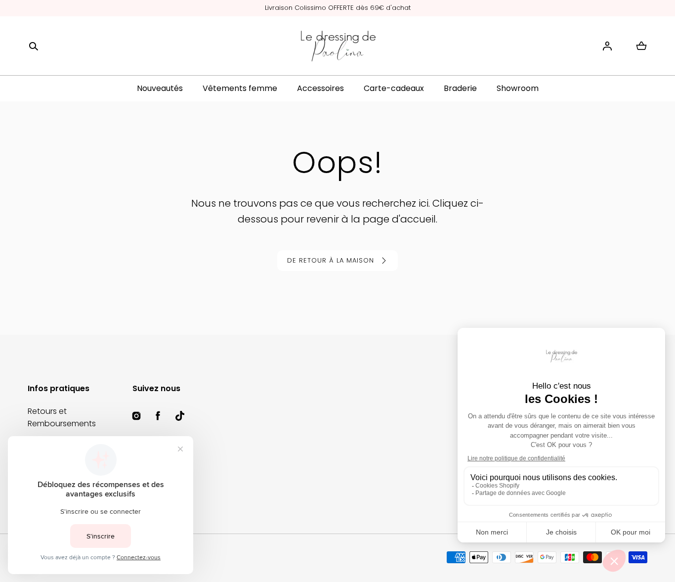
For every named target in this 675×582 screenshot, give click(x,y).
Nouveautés (160, 88)
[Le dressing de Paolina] (337, 46)
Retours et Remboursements (62, 417)
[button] (34, 46)
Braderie (460, 88)
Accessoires (320, 88)
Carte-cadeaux (394, 88)
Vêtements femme (240, 88)
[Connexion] (607, 46)
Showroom (518, 88)
